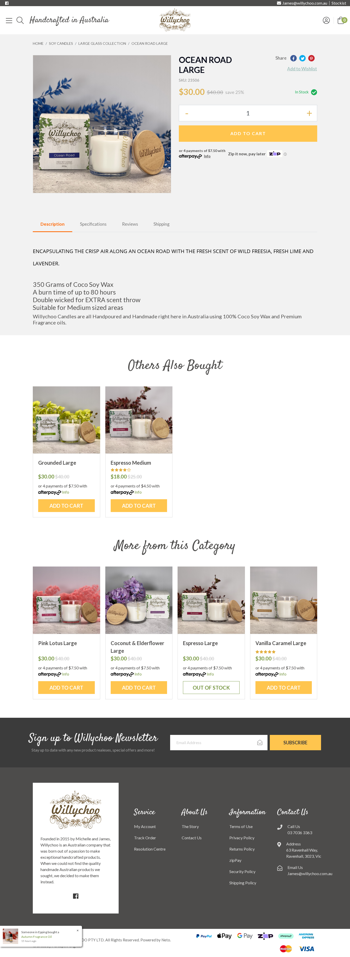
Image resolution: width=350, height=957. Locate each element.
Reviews (130, 224)
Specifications (93, 224)
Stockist (339, 3)
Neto (165, 940)
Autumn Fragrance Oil (36, 937)
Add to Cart (248, 133)
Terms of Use (241, 826)
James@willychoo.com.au (304, 3)
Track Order (145, 837)
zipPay (235, 860)
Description (52, 224)
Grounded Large (57, 463)
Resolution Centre (150, 848)
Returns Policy (242, 848)
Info (207, 156)
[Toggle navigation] (9, 20)
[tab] (52, 224)
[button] (341, 20)
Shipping (161, 224)
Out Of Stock (211, 687)
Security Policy (242, 871)
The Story (190, 826)
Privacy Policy (241, 837)
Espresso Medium (131, 463)
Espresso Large (200, 643)
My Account (145, 826)
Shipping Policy (242, 882)
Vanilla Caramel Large (280, 643)
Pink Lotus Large (57, 643)
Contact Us (192, 837)
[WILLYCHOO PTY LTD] (175, 19)
